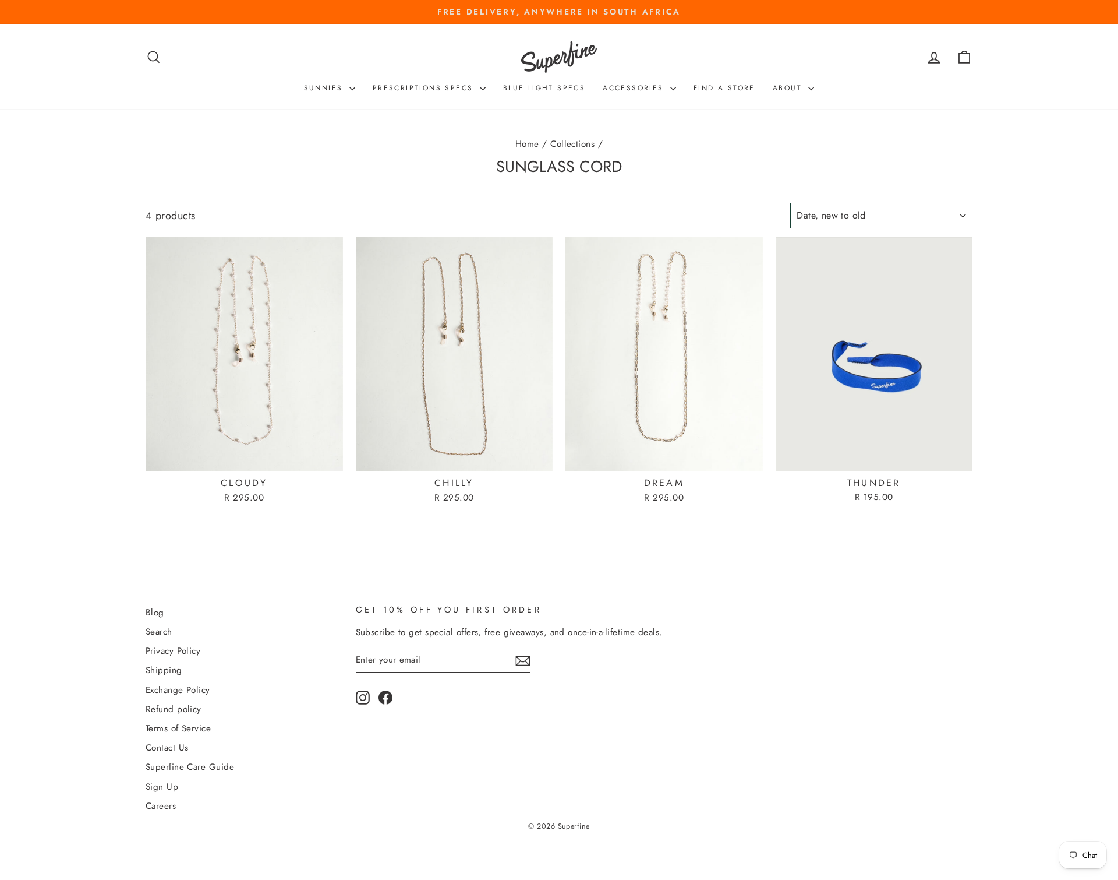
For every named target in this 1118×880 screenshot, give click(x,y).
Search (159, 631)
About (789, 88)
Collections (572, 144)
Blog (155, 612)
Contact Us (167, 747)
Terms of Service (178, 728)
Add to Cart (244, 457)
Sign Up (162, 786)
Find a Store (724, 88)
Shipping (164, 670)
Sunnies (325, 88)
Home (527, 144)
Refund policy (173, 709)
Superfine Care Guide (190, 767)
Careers (161, 806)
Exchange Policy (178, 690)
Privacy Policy (173, 651)
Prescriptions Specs (425, 88)
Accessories (635, 88)
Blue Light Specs (544, 88)
